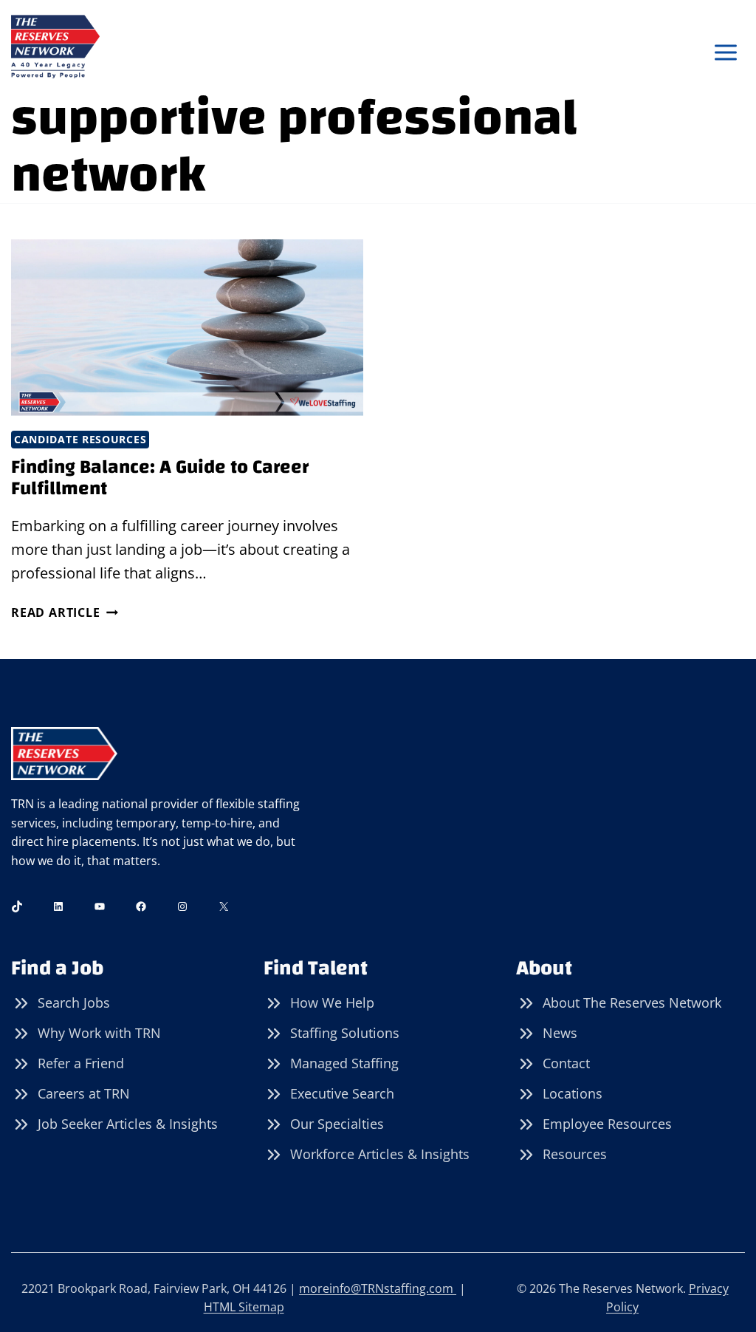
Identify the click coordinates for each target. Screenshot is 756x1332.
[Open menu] (725, 52)
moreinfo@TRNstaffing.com (377, 1288)
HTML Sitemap (244, 1307)
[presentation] (187, 327)
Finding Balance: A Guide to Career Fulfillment (160, 477)
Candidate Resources (80, 439)
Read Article (64, 612)
